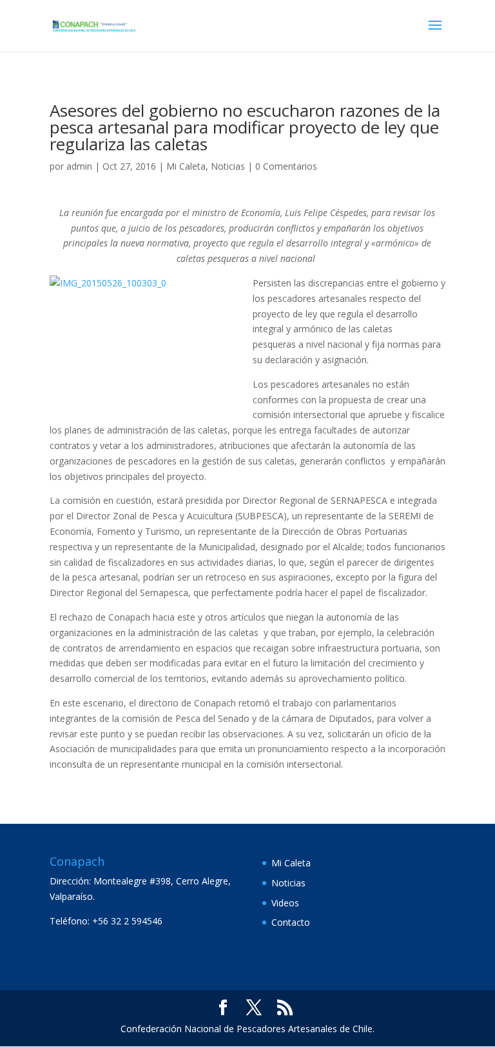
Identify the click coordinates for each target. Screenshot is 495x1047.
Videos (285, 903)
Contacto (290, 922)
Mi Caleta (186, 166)
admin (79, 166)
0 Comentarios (286, 166)
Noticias (228, 166)
